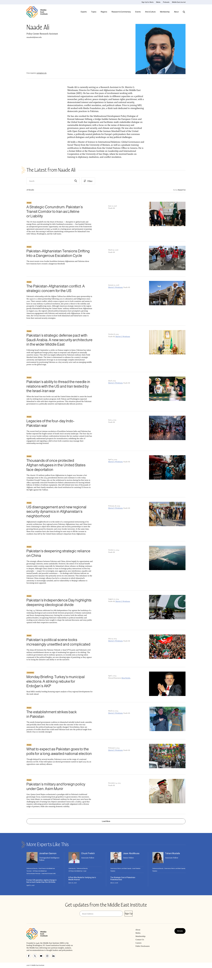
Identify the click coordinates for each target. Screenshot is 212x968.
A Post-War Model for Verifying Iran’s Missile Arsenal (82, 878)
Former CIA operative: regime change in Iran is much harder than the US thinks (41, 881)
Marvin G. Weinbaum (115, 287)
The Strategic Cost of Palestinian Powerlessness (122, 878)
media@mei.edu (41, 73)
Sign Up (128, 913)
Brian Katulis (126, 678)
